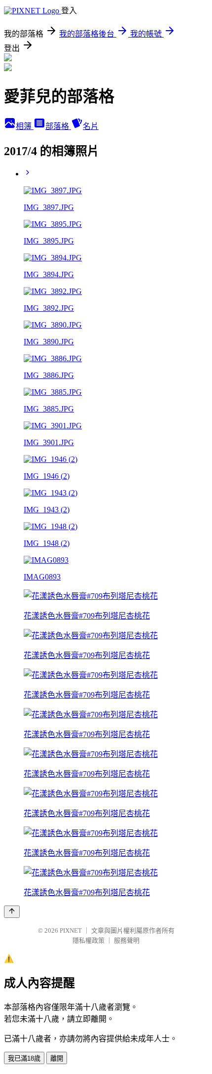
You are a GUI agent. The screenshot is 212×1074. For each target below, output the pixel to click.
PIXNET (71, 930)
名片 (91, 126)
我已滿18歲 (24, 1058)
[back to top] (12, 912)
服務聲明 (127, 940)
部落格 (58, 126)
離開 (56, 1058)
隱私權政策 (88, 940)
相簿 (25, 126)
